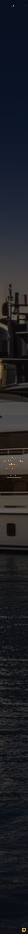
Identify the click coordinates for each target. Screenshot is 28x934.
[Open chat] (24, 930)
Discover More (14, 475)
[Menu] (25, 5)
